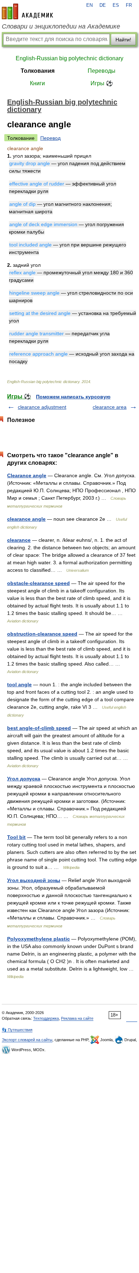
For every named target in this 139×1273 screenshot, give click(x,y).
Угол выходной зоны (33, 880)
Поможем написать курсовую (73, 396)
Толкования (38, 71)
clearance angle (26, 519)
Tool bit (16, 837)
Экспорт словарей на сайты (27, 1040)
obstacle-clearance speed (38, 583)
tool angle (19, 684)
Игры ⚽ (102, 83)
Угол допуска (23, 778)
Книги (37, 83)
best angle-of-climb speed (39, 728)
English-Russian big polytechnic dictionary (69, 58)
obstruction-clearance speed (42, 634)
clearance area (110, 407)
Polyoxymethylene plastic (38, 939)
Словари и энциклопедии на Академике (61, 26)
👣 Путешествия (17, 1030)
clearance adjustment (42, 407)
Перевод (50, 138)
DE (102, 5)
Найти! (123, 39)
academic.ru (27, 11)
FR (129, 5)
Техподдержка (46, 1018)
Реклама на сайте (77, 1018)
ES (116, 5)
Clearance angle (26, 475)
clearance (19, 540)
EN (89, 5)
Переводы (101, 71)
